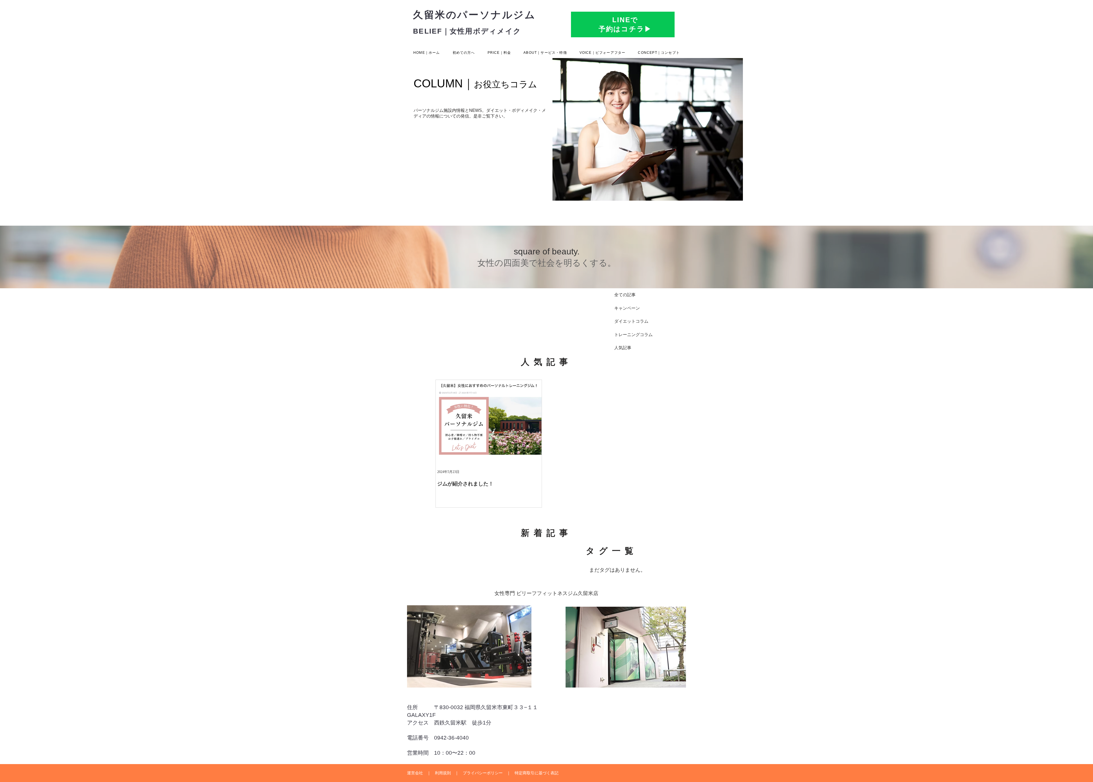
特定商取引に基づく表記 (536, 773)
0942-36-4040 (451, 738)
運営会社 (415, 773)
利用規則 (443, 773)
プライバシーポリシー (483, 773)
